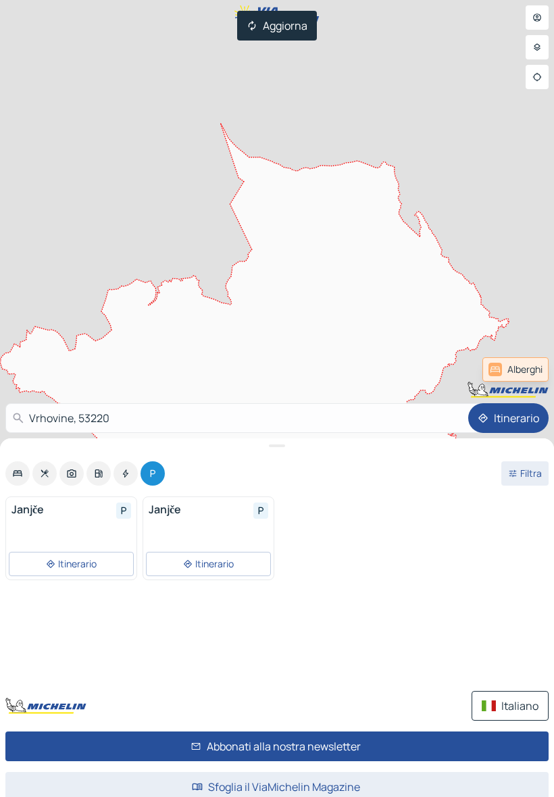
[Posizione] (537, 77)
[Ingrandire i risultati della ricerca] (277, 445)
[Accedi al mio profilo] (537, 17)
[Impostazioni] (537, 47)
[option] (17, 473)
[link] (515, 369)
